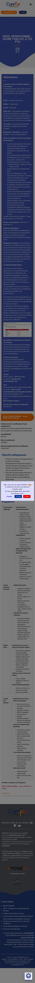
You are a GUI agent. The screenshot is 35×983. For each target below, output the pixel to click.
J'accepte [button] (18, 496)
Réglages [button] (9, 496)
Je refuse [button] (26, 496)
